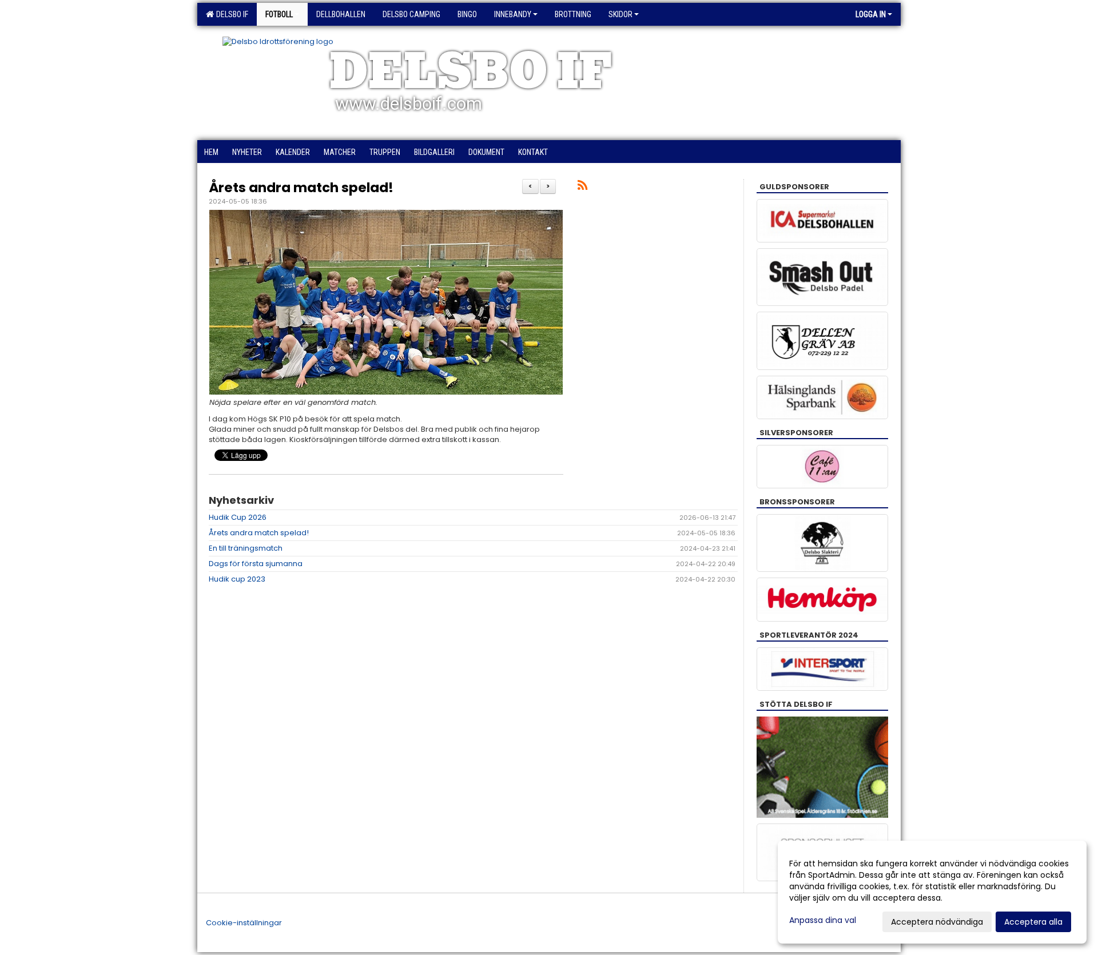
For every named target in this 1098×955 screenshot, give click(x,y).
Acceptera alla (1033, 922)
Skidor (620, 14)
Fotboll (279, 14)
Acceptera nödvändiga (937, 922)
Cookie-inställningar (244, 922)
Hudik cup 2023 (237, 579)
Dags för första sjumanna (256, 563)
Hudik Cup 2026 (237, 517)
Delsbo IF (230, 14)
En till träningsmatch (246, 548)
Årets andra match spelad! (301, 187)
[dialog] (932, 892)
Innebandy (512, 14)
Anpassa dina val (822, 920)
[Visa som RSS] (582, 187)
